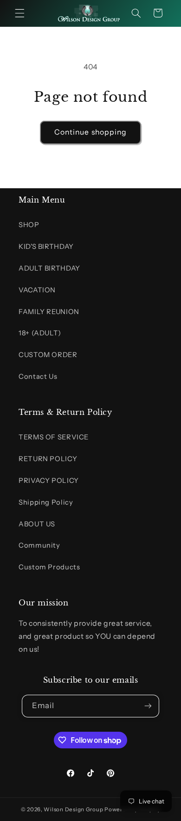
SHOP (29, 225)
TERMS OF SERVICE (54, 437)
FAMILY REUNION (49, 312)
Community (39, 545)
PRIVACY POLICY (49, 480)
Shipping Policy (46, 502)
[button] (19, 13)
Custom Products (49, 567)
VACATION (37, 290)
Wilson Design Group (73, 809)
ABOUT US (37, 524)
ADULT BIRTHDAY (49, 268)
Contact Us (38, 376)
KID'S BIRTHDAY (46, 246)
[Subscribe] (148, 706)
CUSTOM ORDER (48, 355)
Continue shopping (90, 132)
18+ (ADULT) (40, 333)
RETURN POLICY (48, 459)
